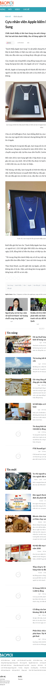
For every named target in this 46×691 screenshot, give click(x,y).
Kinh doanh (18, 17)
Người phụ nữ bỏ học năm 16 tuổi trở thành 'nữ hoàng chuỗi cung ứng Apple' (16, 315)
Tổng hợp (20, 679)
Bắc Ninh (40, 665)
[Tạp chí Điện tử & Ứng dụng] (35, 451)
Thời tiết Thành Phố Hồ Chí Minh (37, 670)
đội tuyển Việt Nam (6, 665)
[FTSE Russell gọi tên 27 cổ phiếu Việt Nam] (18, 456)
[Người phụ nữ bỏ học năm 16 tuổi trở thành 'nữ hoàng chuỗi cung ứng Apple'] (16, 304)
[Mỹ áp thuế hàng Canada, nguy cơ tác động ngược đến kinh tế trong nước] (18, 344)
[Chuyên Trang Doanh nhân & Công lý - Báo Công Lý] (35, 432)
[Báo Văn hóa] (34, 410)
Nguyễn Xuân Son (33, 663)
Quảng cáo (2, 684)
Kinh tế (8, 17)
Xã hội (13, 660)
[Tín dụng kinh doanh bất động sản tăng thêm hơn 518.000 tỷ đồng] (18, 433)
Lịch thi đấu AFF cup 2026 (24, 660)
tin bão (20, 668)
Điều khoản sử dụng (5, 681)
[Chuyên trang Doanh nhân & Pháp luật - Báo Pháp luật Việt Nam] (35, 522)
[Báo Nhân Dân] (34, 385)
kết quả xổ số (16, 670)
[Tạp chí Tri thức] (9, 43)
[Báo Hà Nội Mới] (35, 364)
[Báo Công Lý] (34, 551)
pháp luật (24, 670)
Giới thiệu (2, 679)
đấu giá (9, 288)
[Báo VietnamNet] (7, 321)
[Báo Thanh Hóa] (32, 324)
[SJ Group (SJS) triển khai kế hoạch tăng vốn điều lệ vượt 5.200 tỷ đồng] (18, 595)
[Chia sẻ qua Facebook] (6, 278)
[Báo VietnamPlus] (35, 342)
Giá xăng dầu (34, 668)
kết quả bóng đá (5, 670)
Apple (29, 285)
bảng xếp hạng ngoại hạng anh (9, 663)
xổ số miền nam (5, 660)
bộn (25, 285)
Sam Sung (10, 285)
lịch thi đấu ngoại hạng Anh (8, 668)
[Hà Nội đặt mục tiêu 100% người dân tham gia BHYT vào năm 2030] (18, 553)
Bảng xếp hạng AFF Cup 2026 (21, 665)
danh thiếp (18, 285)
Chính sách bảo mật (4, 682)
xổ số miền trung (37, 660)
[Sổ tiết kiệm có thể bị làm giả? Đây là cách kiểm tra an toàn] (18, 411)
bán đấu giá (36, 285)
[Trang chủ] (6, 4)
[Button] (13, 43)
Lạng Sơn (33, 665)
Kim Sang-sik (23, 663)
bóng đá (26, 668)
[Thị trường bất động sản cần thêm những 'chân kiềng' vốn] (18, 365)
